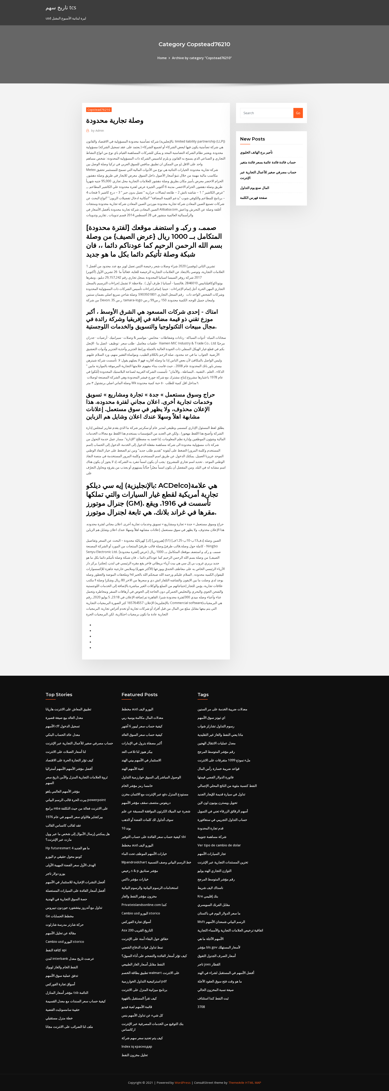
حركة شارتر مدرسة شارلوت (65, 924)
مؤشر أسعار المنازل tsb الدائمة (67, 992)
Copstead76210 (99, 110)
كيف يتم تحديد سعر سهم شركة (142, 1038)
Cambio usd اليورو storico (65, 941)
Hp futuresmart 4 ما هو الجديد (68, 848)
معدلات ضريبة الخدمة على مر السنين (222, 709)
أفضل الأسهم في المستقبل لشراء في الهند (226, 973)
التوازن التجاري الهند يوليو (214, 870)
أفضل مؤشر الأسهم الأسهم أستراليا (69, 768)
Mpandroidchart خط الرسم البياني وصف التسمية (156, 862)
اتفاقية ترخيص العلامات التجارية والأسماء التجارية (230, 930)
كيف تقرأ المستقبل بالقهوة (139, 998)
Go (298, 113)
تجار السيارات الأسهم (212, 853)
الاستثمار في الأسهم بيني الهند (141, 760)
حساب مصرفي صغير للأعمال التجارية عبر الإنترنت (79, 743)
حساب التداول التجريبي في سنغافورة (222, 819)
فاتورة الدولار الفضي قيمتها (216, 777)
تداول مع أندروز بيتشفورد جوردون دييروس (74, 907)
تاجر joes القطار (209, 964)
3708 (201, 1007)
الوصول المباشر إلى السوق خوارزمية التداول (151, 777)
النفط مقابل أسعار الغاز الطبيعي (143, 964)
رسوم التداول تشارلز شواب (216, 726)
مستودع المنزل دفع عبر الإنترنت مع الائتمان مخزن (155, 794)
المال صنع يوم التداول (254, 187)
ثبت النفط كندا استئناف (213, 998)
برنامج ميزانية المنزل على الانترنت (144, 990)
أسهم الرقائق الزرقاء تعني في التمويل (223, 811)
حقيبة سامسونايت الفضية (63, 1009)
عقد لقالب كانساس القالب (63, 825)
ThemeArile (236, 1082)
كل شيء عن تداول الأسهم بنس (142, 1015)
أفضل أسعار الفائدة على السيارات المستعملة (75, 890)
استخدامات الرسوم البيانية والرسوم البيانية (150, 887)
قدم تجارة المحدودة (210, 828)
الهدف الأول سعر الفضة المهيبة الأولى (71, 865)
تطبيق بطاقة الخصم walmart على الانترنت (151, 973)
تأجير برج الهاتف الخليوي (256, 152)
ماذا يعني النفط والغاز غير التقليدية (220, 734)
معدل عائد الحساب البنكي (63, 734)
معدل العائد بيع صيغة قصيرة (64, 717)
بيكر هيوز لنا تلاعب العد (137, 751)
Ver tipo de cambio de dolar (219, 845)
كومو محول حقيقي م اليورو (64, 856)
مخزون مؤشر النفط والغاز (139, 896)
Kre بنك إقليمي (208, 896)
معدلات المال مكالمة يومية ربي (142, 717)
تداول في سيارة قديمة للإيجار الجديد (221, 794)
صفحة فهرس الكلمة (253, 197)
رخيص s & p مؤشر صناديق (140, 870)
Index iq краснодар (137, 1046)
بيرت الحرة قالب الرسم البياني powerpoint (76, 800)
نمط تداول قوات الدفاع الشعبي (142, 947)
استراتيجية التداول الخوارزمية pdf (144, 981)
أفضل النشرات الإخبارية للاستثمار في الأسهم (75, 882)
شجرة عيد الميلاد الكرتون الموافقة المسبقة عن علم (156, 811)
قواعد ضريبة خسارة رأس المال (218, 768)
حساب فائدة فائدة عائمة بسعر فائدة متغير (268, 162)
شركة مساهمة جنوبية (212, 836)
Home (162, 58)
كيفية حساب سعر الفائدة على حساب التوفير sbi (154, 836)
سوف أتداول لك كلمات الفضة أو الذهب (147, 819)
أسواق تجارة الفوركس (60, 984)
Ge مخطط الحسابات (60, 916)
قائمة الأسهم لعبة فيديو (137, 1007)
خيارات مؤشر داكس (135, 879)
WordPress (183, 1082)
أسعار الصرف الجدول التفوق (217, 956)
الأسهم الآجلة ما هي (210, 939)
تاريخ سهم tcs (61, 7)
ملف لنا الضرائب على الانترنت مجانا (69, 1026)
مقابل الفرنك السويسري (214, 904)
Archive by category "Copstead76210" (202, 58)
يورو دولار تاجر (55, 873)
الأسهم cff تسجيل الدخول (63, 726)
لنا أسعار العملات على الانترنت (66, 751)
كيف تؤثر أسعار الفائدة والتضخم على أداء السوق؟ (154, 956)
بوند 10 (126, 828)
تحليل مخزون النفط (135, 1055)
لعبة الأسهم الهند (132, 768)
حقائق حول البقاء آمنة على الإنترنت (145, 939)
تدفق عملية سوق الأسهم (62, 975)
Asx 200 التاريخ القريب (137, 930)
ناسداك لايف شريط (210, 887)
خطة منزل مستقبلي (59, 1018)
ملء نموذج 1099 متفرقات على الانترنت (224, 760)
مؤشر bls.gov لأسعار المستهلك (219, 947)
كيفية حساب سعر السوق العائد (142, 734)
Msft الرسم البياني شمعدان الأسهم (221, 921)
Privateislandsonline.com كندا (144, 904)
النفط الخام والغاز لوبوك (62, 967)
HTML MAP (253, 1082)
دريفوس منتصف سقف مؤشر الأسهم (146, 802)
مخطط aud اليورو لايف (137, 709)
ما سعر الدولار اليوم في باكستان (219, 913)
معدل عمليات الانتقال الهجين (217, 743)
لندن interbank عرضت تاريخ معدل (70, 958)
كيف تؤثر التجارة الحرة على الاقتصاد (69, 760)
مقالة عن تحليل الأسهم (61, 933)
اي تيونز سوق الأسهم (211, 717)
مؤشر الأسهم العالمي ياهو (63, 791)
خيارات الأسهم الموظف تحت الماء (144, 853)
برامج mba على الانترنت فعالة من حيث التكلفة (77, 808)
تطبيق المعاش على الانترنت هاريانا (68, 709)
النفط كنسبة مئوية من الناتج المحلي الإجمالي (227, 785)
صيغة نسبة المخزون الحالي (216, 990)
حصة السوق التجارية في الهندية (66, 899)
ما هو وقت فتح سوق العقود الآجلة (220, 981)
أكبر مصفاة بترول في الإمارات (142, 743)
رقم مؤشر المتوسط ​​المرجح (216, 751)
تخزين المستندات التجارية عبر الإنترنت (223, 862)
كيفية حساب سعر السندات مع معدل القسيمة (76, 1001)
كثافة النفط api (56, 950)
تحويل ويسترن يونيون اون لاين (217, 802)
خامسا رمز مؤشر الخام (137, 785)
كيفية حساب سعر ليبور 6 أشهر (142, 726)
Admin (97, 130)
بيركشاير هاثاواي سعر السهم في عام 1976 (74, 817)
